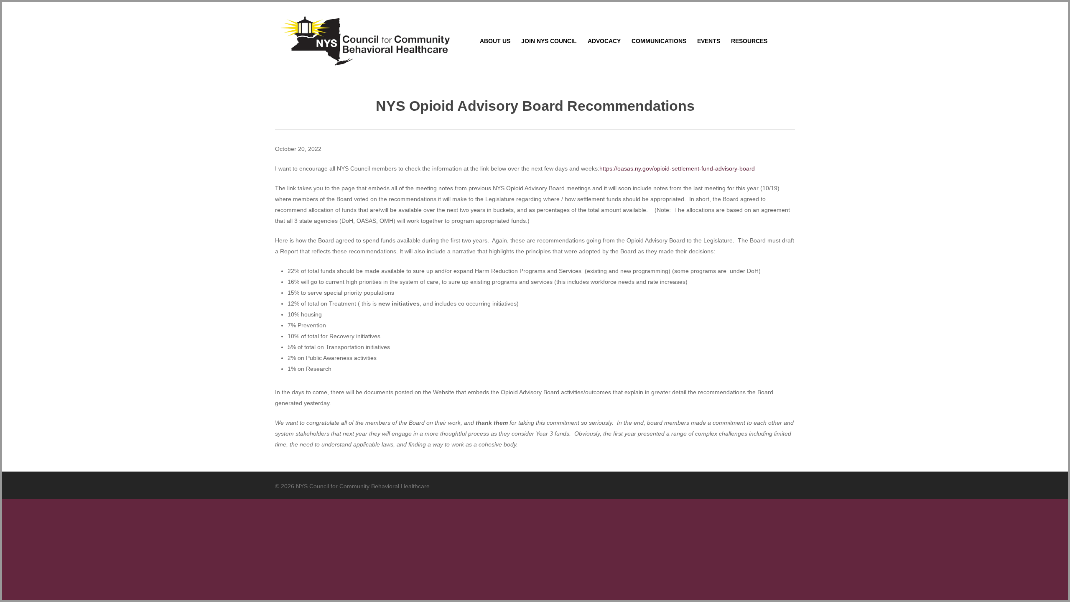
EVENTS (708, 41)
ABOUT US (495, 41)
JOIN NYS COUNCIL (549, 41)
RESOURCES (749, 41)
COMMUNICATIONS (659, 41)
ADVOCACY (604, 41)
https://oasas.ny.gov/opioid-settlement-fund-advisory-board (677, 168)
